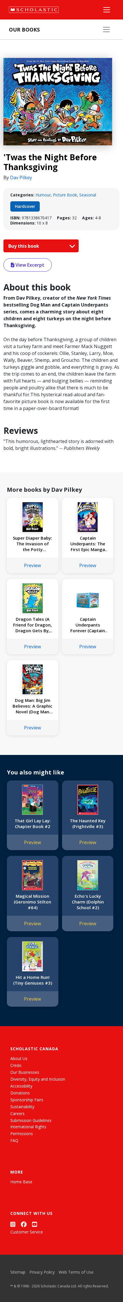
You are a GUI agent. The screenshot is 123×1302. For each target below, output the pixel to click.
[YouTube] (34, 1224)
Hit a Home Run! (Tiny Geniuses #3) (32, 980)
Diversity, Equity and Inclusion (37, 1079)
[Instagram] (12, 1224)
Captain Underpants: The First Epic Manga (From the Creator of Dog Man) (88, 543)
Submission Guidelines (30, 1120)
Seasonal (87, 195)
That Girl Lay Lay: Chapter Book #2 (33, 823)
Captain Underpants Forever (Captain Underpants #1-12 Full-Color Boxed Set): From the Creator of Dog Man (88, 624)
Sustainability (22, 1106)
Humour (43, 195)
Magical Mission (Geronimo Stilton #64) (32, 901)
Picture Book (65, 195)
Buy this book (24, 246)
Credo (15, 1065)
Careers (17, 1113)
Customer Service (26, 1232)
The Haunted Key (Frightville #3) (88, 823)
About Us (18, 1058)
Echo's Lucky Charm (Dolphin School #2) (88, 901)
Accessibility (21, 1086)
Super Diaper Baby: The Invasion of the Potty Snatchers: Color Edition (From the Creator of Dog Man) (32, 543)
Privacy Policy (42, 1272)
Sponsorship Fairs (26, 1099)
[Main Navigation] (106, 9)
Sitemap (17, 1272)
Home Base (21, 1181)
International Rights (28, 1126)
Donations (20, 1093)
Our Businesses (24, 1072)
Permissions (21, 1133)
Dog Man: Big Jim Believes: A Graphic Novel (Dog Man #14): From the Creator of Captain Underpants (32, 706)
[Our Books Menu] (106, 29)
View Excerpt (29, 265)
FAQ (14, 1140)
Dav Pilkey (21, 177)
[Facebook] (24, 1224)
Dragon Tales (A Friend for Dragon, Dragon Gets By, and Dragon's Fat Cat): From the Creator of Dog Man (32, 624)
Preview (32, 565)
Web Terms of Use (76, 1272)
